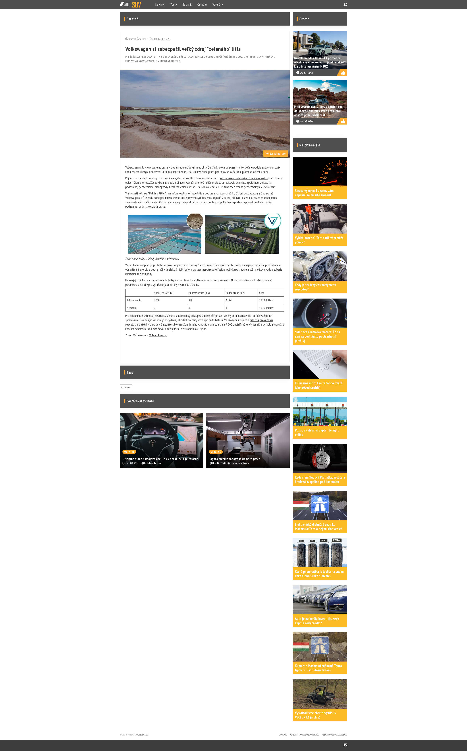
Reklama (283, 734)
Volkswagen (125, 387)
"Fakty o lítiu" (157, 193)
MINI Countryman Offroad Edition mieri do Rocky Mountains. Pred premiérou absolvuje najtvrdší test (319, 110)
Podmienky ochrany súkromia (334, 734)
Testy (173, 4)
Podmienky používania (309, 734)
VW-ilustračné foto (275, 153)
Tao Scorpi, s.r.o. (141, 734)
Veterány (218, 4)
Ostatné (202, 4)
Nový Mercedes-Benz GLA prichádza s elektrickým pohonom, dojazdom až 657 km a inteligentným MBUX (320, 62)
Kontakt (293, 734)
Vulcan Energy (158, 335)
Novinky (160, 4)
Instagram (345, 745)
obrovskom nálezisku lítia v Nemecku (243, 178)
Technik (187, 4)
